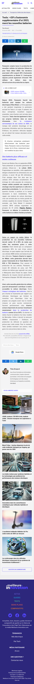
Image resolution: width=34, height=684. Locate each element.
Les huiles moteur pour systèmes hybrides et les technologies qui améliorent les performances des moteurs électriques (17, 476)
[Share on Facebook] (5, 41)
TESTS (17, 601)
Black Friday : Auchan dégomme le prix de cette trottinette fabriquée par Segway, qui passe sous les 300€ (16, 447)
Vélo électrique (17, 637)
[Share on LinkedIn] (18, 41)
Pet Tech (17, 641)
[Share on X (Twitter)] (12, 41)
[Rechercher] (31, 3)
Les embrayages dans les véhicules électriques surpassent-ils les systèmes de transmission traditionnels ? (16, 560)
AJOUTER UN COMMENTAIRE (17, 569)
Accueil (4, 12)
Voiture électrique (8, 345)
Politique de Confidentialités (17, 672)
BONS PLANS (17, 605)
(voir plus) (13, 383)
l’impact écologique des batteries (14, 291)
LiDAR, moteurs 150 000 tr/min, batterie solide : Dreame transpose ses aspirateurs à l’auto (16, 418)
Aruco (17, 651)
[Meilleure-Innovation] (17, 3)
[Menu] (3, 3)
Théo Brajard (15, 369)
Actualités (6, 8)
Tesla (17, 345)
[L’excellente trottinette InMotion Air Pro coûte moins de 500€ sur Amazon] (17, 519)
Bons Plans (17, 8)
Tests (26, 8)
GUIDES (17, 597)
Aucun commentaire (9, 36)
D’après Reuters (25, 208)
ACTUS (17, 594)
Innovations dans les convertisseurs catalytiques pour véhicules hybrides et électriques (15, 505)
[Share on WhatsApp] (25, 41)
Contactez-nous (17, 660)
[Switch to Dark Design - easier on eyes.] (28, 3)
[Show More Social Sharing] (30, 41)
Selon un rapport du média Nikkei (15, 237)
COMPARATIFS (17, 608)
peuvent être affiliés (24, 333)
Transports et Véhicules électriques (20, 12)
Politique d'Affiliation (17, 676)
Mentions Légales (17, 670)
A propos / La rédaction (17, 674)
